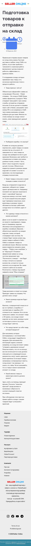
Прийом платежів (10, 420)
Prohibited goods (15, 529)
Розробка (7, 473)
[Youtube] (17, 516)
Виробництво (8, 451)
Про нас (7, 467)
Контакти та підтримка (11, 470)
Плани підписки (9, 436)
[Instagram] (8, 516)
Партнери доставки (10, 457)
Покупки (7, 423)
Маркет (6, 426)
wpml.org (13, 542)
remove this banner (21, 543)
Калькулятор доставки (11, 438)
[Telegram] (22, 516)
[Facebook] (12, 516)
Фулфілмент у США (10, 448)
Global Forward (9, 454)
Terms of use (15, 526)
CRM (6, 417)
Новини (6, 475)
